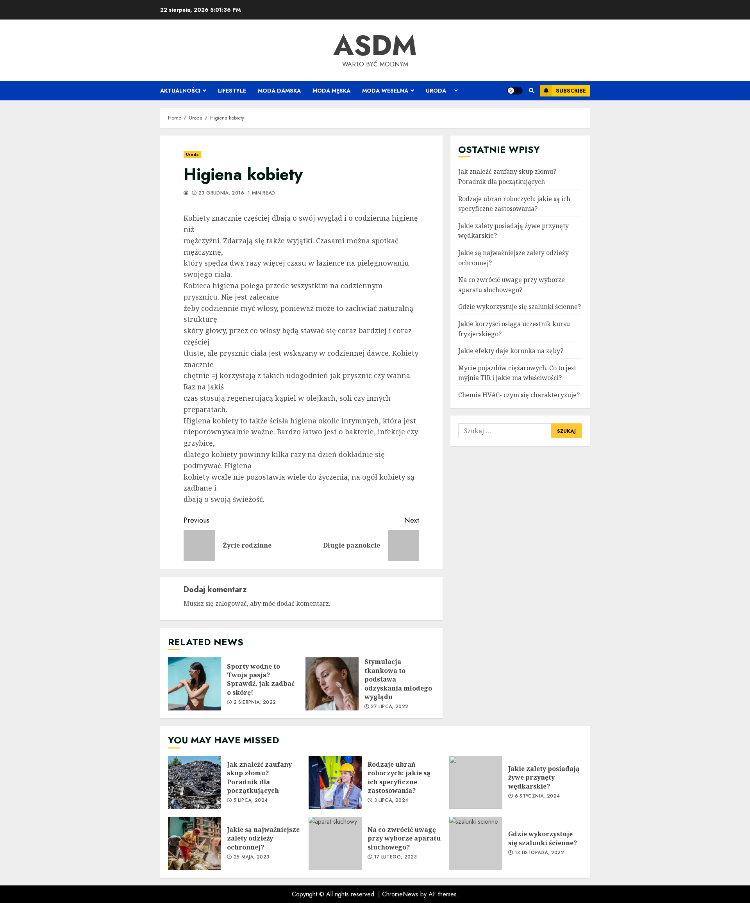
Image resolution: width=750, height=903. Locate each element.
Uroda (436, 91)
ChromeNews (400, 894)
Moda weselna (385, 91)
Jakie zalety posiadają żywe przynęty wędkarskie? (475, 782)
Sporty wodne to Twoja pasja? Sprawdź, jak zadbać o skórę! (194, 683)
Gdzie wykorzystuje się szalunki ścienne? (519, 307)
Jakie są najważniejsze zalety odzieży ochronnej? (194, 843)
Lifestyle (232, 91)
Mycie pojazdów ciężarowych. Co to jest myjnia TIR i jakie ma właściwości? (517, 373)
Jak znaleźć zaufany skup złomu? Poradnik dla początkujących (194, 782)
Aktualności (180, 91)
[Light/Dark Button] (515, 91)
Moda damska (279, 91)
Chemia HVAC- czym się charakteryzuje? (519, 395)
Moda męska (331, 91)
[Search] (531, 90)
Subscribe (571, 91)
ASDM (375, 45)
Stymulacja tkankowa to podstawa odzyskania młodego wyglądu (332, 683)
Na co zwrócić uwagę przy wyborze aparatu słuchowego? (335, 843)
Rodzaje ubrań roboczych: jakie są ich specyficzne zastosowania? (514, 204)
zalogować (231, 603)
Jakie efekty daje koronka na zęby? (510, 350)
